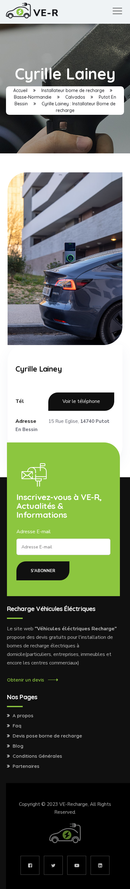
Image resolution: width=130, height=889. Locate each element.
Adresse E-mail (33, 531)
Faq (17, 726)
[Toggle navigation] (117, 11)
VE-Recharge (73, 804)
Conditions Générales (37, 756)
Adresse (25, 421)
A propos (23, 716)
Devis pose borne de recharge (47, 736)
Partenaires (26, 766)
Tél (19, 401)
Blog (18, 746)
